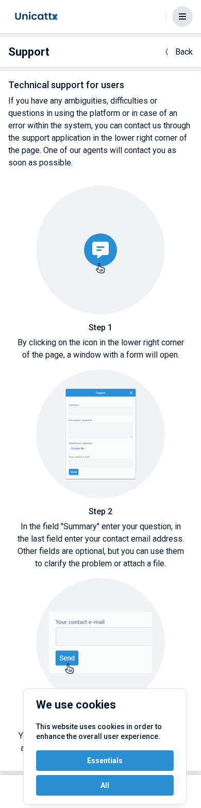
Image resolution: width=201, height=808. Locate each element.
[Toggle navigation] (182, 16)
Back (184, 52)
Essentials (105, 760)
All (104, 785)
